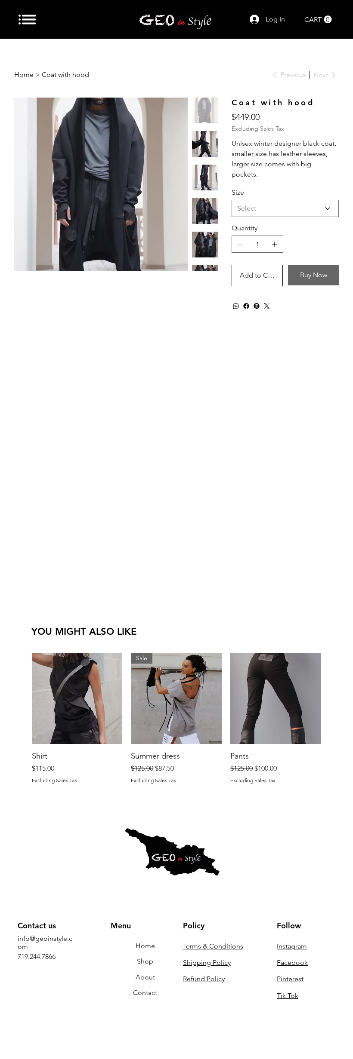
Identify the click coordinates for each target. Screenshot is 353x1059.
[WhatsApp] (236, 306)
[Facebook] (246, 306)
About (145, 977)
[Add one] (274, 244)
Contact (145, 993)
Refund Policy (204, 979)
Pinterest (290, 979)
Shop (145, 961)
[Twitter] (267, 306)
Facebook (292, 962)
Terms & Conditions (213, 946)
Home (145, 946)
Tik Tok (287, 996)
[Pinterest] (256, 306)
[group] (176, 718)
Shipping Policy (207, 962)
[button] (318, 19)
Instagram (292, 946)
